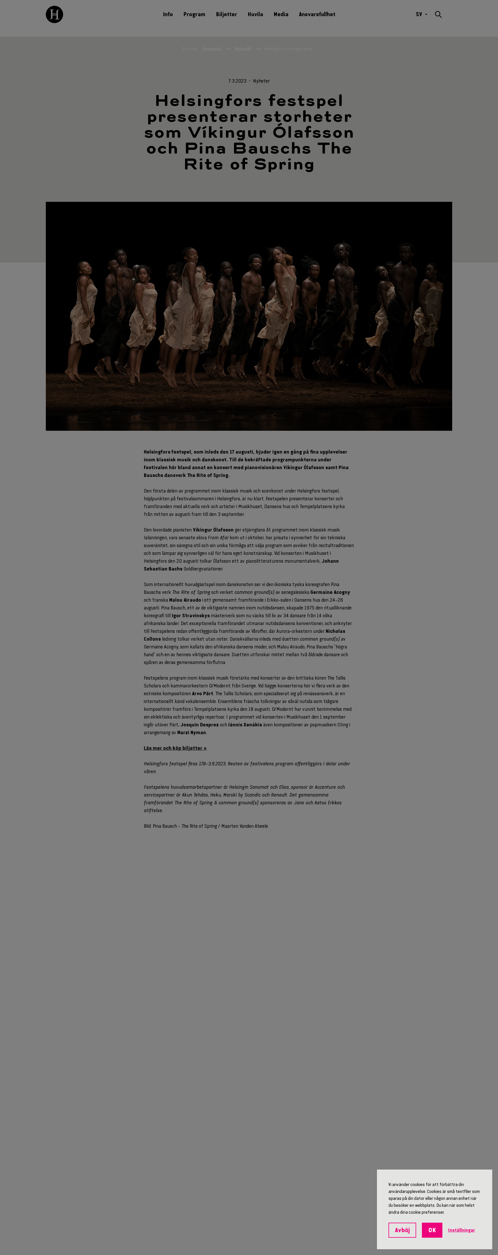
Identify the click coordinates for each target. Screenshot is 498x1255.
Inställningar (461, 1230)
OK (432, 1230)
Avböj (402, 1230)
